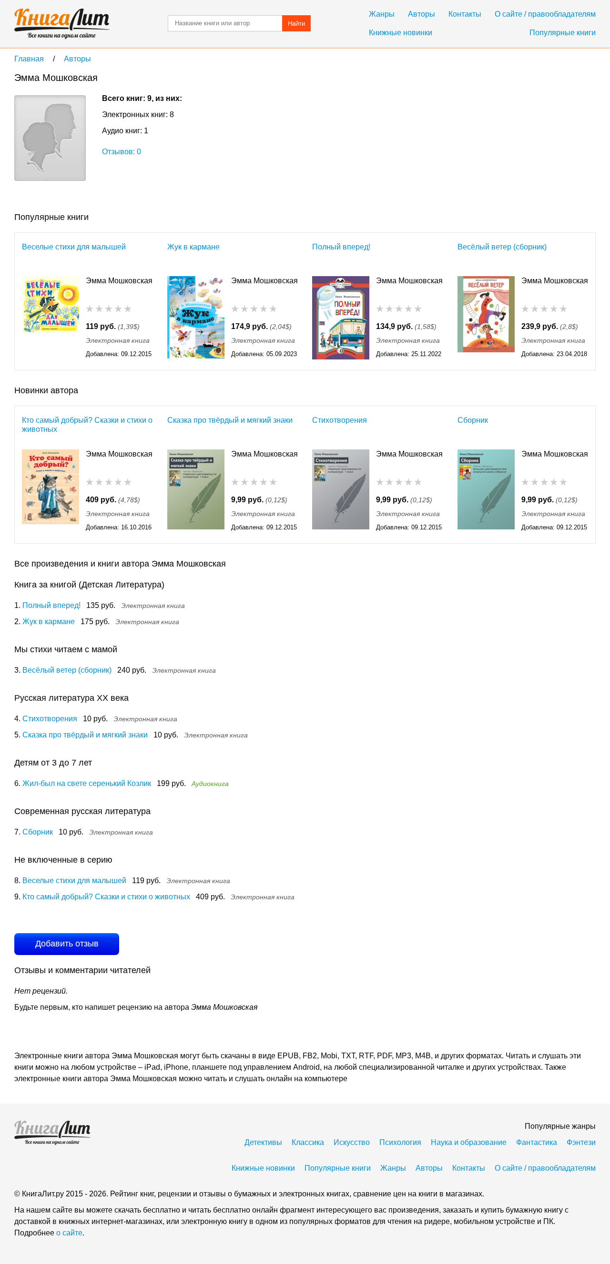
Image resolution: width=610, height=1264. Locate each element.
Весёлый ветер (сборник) (502, 247)
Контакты (464, 14)
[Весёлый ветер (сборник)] (486, 317)
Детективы (263, 1142)
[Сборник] (486, 491)
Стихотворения (339, 420)
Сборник (473, 420)
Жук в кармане (193, 247)
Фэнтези (581, 1142)
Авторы (421, 14)
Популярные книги (562, 33)
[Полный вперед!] (340, 317)
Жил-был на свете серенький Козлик (86, 783)
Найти (296, 23)
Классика (308, 1142)
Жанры (382, 14)
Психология (400, 1142)
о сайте (69, 1233)
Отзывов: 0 (121, 152)
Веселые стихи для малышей (74, 247)
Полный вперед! (341, 247)
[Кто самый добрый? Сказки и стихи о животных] (50, 491)
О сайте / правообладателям (545, 14)
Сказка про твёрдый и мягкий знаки (230, 420)
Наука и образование (469, 1142)
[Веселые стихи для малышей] (50, 317)
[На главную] (62, 24)
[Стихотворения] (340, 491)
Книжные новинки (400, 33)
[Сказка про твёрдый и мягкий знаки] (195, 491)
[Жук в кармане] (195, 317)
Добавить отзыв (67, 943)
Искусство (352, 1142)
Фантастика (536, 1142)
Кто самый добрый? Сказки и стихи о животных (87, 424)
